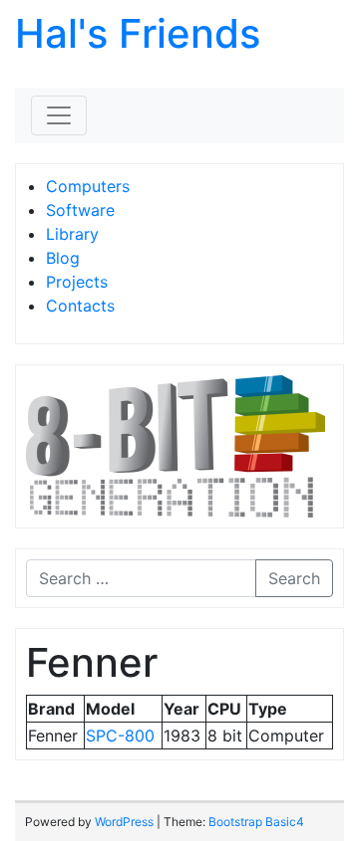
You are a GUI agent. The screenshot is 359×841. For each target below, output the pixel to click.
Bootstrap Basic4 (256, 821)
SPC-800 (120, 735)
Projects (77, 282)
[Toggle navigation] (59, 115)
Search (294, 578)
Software (80, 210)
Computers (88, 186)
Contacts (80, 305)
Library (72, 234)
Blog (63, 258)
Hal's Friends (137, 33)
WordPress (124, 821)
